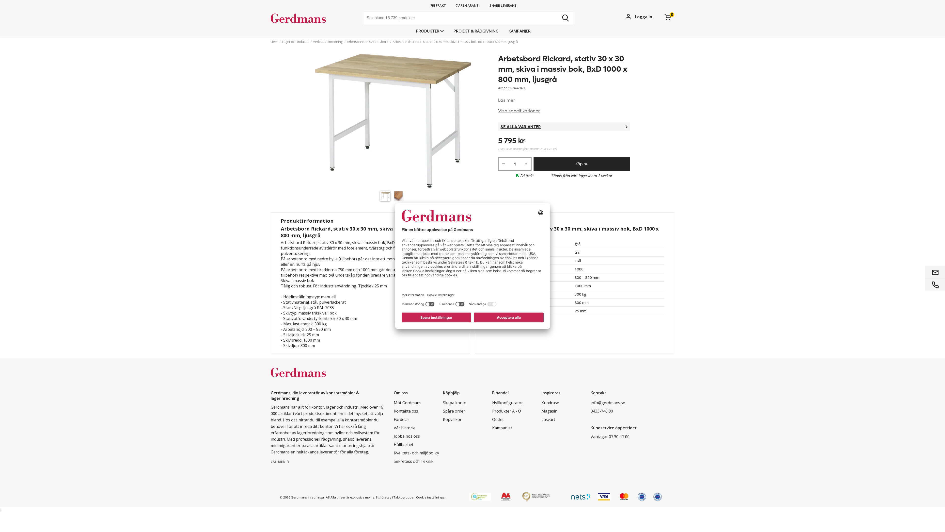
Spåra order (454, 411)
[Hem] (308, 18)
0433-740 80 (602, 411)
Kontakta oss (406, 411)
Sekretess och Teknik (413, 461)
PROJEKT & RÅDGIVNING (476, 31)
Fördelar (401, 419)
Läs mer (506, 100)
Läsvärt (548, 419)
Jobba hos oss (407, 436)
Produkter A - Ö (506, 411)
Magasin (549, 411)
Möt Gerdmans (407, 402)
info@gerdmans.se (608, 402)
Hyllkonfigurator (507, 402)
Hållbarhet (403, 444)
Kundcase (550, 402)
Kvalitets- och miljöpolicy (416, 453)
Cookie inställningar (431, 497)
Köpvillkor (452, 419)
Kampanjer (519, 31)
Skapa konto (454, 402)
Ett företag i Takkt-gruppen (395, 497)
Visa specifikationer (519, 111)
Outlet (498, 419)
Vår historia (404, 428)
